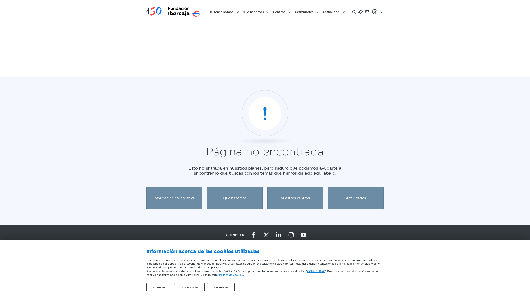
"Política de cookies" (230, 274)
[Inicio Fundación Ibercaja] (173, 12)
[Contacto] (367, 11)
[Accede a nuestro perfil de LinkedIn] (279, 235)
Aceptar (159, 287)
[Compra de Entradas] (360, 11)
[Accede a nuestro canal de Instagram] (291, 235)
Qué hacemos (253, 11)
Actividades (303, 11)
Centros (279, 11)
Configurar (189, 287)
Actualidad (331, 11)
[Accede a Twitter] (266, 235)
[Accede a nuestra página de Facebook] (254, 235)
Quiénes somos (222, 11)
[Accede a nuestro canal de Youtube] (303, 235)
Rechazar (221, 287)
